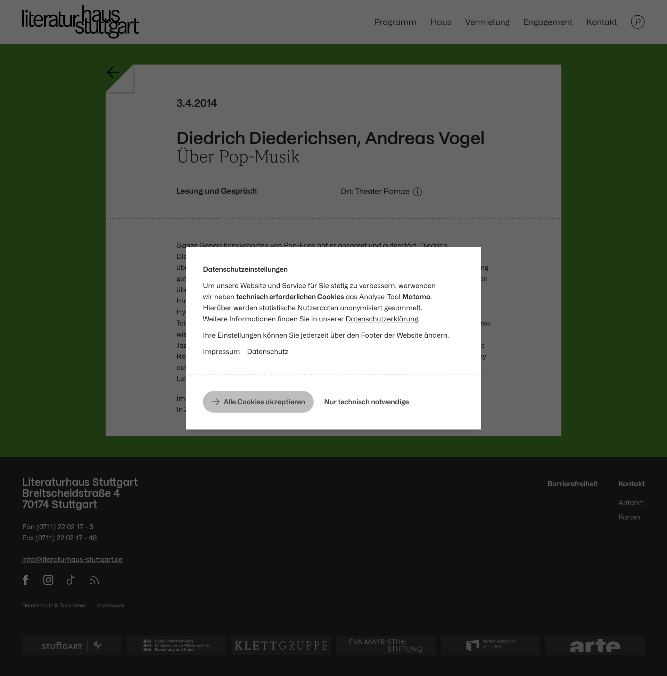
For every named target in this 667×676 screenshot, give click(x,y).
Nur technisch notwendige (366, 402)
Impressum (221, 351)
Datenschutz (267, 351)
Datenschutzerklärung (382, 319)
